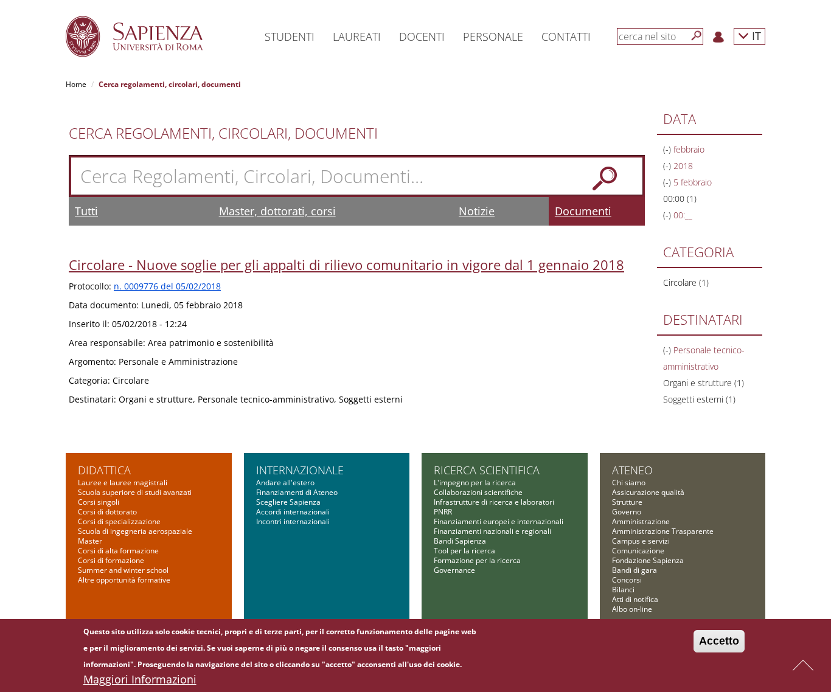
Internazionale (300, 470)
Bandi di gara (634, 570)
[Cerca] (696, 36)
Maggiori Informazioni (139, 679)
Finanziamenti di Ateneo (297, 492)
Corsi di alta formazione (118, 550)
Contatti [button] (566, 36)
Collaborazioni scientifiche (478, 492)
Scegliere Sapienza (288, 502)
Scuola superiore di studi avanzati (135, 492)
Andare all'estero (285, 482)
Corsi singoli (98, 502)
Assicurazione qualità (648, 492)
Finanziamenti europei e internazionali (498, 521)
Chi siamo (628, 482)
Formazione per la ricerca (477, 560)
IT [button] (755, 36)
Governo (626, 512)
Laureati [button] (357, 36)
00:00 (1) (680, 198)
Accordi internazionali (293, 512)
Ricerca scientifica (487, 470)
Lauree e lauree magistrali (122, 482)
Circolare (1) (686, 282)
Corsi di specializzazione (119, 521)
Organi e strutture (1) (703, 383)
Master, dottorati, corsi (277, 211)
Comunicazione (638, 550)
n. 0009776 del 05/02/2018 (167, 286)
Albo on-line (632, 609)
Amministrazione (641, 521)
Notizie (477, 211)
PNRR (443, 512)
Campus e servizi (641, 541)
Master (90, 541)
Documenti (583, 211)
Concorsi (627, 580)
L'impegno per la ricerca (475, 482)
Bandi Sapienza (460, 541)
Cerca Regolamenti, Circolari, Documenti (223, 133)
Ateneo (632, 470)
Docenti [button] (422, 36)
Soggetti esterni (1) (699, 399)
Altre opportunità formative (124, 580)
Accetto (719, 641)
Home (76, 84)
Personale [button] (493, 36)
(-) (668, 149)
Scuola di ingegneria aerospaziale (135, 531)
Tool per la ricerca (464, 550)
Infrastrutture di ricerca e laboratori (494, 502)
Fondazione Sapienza (648, 560)
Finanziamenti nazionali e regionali (492, 531)
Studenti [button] (290, 36)
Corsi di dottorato (107, 512)
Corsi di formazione (111, 560)
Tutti (86, 211)
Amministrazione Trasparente (663, 531)
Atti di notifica (635, 599)
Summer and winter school (123, 570)
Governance (454, 570)
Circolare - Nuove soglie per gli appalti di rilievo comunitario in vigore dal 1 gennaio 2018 (346, 264)
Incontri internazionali (293, 521)
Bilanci (623, 589)
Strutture (627, 502)
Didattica (104, 470)
